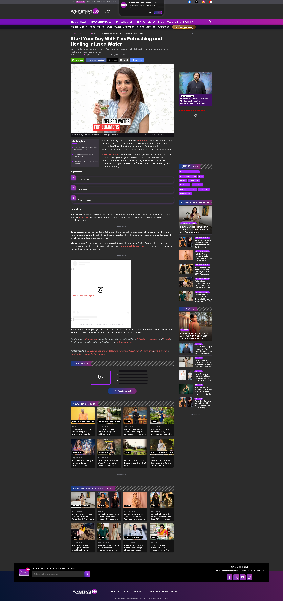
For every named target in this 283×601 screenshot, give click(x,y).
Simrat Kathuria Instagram (114, 351)
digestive (83, 217)
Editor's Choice (187, 96)
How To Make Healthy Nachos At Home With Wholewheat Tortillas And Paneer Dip (195, 336)
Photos (140, 21)
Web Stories (174, 21)
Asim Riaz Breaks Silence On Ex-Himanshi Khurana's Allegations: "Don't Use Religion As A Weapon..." (108, 547)
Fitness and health (84, 33)
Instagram (153, 339)
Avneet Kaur (197, 185)
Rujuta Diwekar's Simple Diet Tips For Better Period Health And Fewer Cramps (82, 516)
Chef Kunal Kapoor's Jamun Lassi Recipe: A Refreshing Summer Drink (135, 431)
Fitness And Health (195, 202)
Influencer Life (125, 21)
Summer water (161, 351)
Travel (108, 27)
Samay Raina (185, 194)
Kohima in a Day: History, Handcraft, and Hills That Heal (135, 462)
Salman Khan (82, 55)
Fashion (74, 27)
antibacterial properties (132, 246)
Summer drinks (86, 354)
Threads (166, 339)
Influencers (80, 2)
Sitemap (126, 591)
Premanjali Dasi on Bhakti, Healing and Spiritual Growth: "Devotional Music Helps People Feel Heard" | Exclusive (108, 431)
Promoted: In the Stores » (192, 110)
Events (187, 21)
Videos (152, 21)
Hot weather (99, 354)
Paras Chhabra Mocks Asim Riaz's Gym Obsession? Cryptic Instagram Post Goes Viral (203, 377)
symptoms (142, 140)
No (150, 12)
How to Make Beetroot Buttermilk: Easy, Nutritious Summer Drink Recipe (161, 431)
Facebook (143, 339)
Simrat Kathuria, (110, 154)
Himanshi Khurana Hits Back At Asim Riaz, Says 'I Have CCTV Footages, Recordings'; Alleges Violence (161, 516)
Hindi (114, 2)
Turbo (109, 2)
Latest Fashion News (188, 176)
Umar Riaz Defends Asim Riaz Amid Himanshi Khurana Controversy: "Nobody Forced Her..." (108, 516)
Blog (161, 21)
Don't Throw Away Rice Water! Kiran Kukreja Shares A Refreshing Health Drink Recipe (133, 547)
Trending (188, 309)
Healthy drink (147, 351)
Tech (73, 2)
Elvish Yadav (203, 189)
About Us (115, 591)
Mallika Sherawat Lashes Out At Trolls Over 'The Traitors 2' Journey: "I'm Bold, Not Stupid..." (203, 390)
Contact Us (152, 591)
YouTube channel (123, 342)
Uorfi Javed (184, 185)
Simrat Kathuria (94, 351)
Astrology (151, 27)
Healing (74, 354)
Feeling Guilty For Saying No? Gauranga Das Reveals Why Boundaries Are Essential (82, 431)
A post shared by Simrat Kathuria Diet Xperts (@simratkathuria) (101, 324)
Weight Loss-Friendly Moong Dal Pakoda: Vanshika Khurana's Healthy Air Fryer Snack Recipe (81, 547)
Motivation (128, 27)
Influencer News (91, 339)
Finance (117, 27)
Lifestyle (84, 27)
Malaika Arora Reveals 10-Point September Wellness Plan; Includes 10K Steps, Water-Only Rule (134, 516)
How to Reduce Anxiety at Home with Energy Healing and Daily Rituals (83, 462)
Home (74, 21)
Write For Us (164, 27)
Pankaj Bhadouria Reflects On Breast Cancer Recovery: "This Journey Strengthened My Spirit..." (160, 547)
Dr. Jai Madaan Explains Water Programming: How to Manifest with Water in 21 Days (108, 462)
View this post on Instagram (83, 296)
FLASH (88, 2)
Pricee (103, 2)
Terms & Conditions (170, 591)
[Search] (210, 21)
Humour (140, 27)
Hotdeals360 (95, 2)
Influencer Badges (100, 21)
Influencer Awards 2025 (189, 172)
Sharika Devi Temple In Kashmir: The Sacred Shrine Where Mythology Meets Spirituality (194, 101)
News (83, 21)
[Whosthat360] (85, 11)
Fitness (100, 27)
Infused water (133, 351)
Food (92, 27)
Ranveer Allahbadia (188, 189)
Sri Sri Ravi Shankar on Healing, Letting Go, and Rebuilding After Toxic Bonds (161, 462)
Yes (158, 12)
